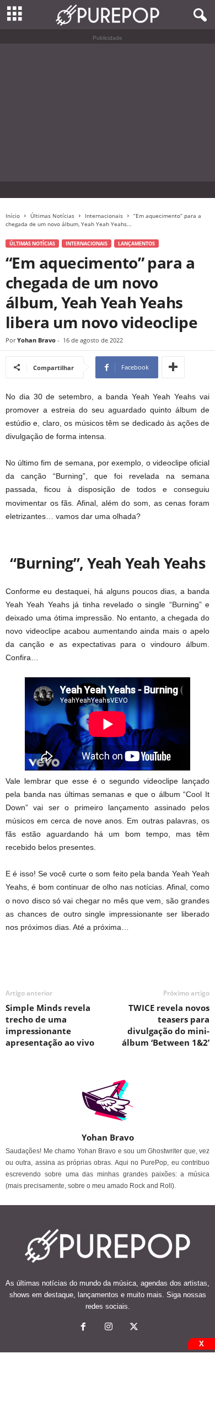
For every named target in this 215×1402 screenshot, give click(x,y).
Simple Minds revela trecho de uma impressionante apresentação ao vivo (50, 1025)
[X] (132, 1328)
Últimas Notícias (52, 216)
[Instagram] (108, 1328)
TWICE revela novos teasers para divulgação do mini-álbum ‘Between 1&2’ (165, 1025)
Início (13, 216)
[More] (173, 367)
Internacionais (104, 216)
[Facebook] (83, 1328)
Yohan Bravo (36, 340)
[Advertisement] (107, 112)
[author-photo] (107, 1100)
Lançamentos (136, 243)
